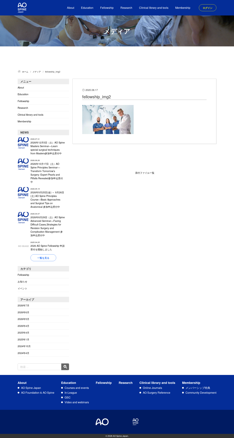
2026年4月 (23, 326)
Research (126, 8)
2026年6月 (23, 312)
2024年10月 (24, 346)
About (70, 8)
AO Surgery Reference (156, 393)
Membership (182, 8)
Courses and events (77, 388)
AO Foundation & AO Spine (37, 393)
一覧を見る (43, 257)
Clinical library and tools (153, 8)
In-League (71, 393)
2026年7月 (23, 305)
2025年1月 (23, 339)
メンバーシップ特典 (198, 388)
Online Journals (152, 388)
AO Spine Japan (31, 388)
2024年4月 (23, 353)
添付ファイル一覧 (144, 172)
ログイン (207, 7)
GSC (68, 397)
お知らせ (22, 281)
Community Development (201, 393)
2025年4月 (23, 332)
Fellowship (107, 8)
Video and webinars (77, 402)
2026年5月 (23, 319)
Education (87, 8)
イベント (22, 288)
